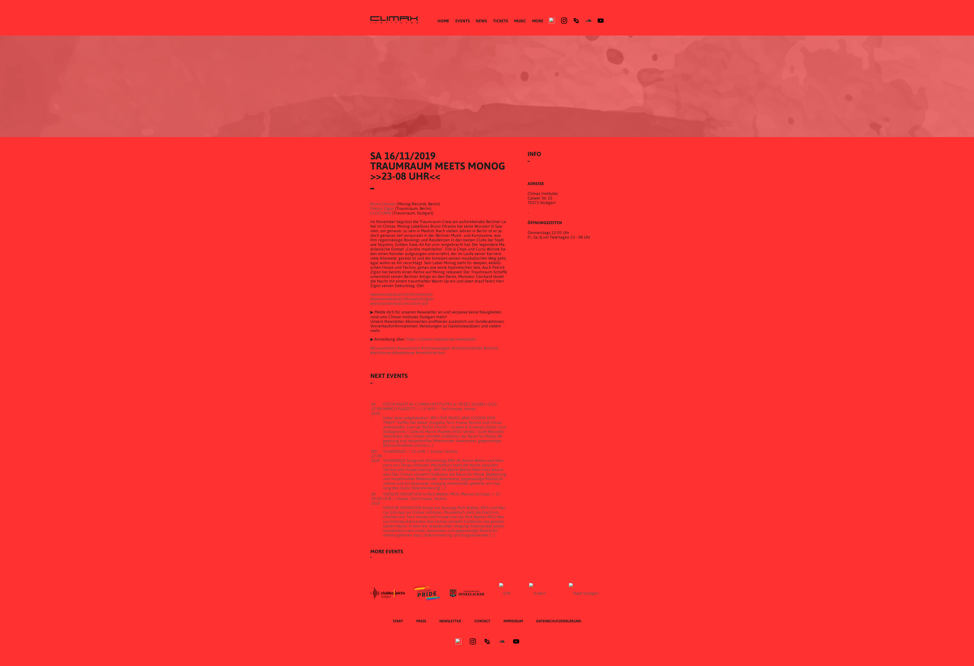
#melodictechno (430, 352)
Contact (482, 621)
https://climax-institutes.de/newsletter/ (441, 339)
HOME (443, 21)
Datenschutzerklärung (558, 621)
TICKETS (500, 21)
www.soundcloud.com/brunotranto (401, 294)
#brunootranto (383, 348)
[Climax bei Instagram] (564, 20)
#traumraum (408, 348)
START (398, 621)
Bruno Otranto (383, 204)
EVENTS (462, 21)
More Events (386, 551)
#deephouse (403, 352)
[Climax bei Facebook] (552, 20)
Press (421, 621)
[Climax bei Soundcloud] (588, 20)
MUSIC (520, 21)
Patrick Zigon (382, 208)
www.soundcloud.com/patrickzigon (401, 298)
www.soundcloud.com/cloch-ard (399, 303)
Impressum (513, 621)
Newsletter (450, 621)
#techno (491, 348)
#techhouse (380, 352)
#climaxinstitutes (467, 348)
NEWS (481, 21)
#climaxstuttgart (436, 348)
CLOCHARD (380, 213)
